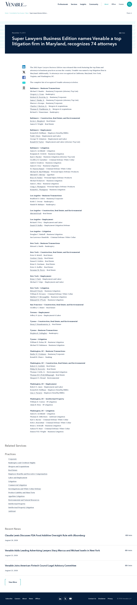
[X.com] (65, 599)
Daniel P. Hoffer (36, 225)
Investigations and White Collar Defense (24, 489)
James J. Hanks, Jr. (37, 100)
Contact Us (92, 599)
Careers (121, 4)
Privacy (110, 599)
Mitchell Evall (35, 213)
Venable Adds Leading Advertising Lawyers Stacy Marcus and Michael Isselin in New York (52, 550)
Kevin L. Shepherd (37, 121)
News (27, 13)
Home (6, 13)
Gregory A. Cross (37, 94)
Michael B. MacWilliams (39, 172)
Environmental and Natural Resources (23, 500)
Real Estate (12, 470)
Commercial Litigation (17, 485)
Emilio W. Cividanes (38, 354)
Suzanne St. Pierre (37, 270)
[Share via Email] (24, 82)
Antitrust (12, 511)
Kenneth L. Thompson (39, 190)
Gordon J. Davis (36, 258)
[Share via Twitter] (24, 72)
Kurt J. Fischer (36, 157)
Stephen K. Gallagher (38, 333)
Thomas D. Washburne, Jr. (40, 109)
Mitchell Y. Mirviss (37, 175)
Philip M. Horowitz (37, 369)
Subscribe (8, 599)
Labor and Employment (17, 478)
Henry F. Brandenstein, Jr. (40, 324)
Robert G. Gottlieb (37, 366)
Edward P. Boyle (36, 291)
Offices (113, 4)
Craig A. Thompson (37, 187)
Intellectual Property (16, 504)
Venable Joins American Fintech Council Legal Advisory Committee (40, 565)
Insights (83, 4)
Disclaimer (101, 599)
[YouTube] (70, 599)
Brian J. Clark (35, 279)
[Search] (129, 4)
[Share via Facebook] (24, 77)
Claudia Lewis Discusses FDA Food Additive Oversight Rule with (45, 535)
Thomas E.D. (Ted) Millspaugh (42, 375)
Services (74, 4)
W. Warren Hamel (37, 169)
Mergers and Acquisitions (18, 466)
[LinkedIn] (60, 599)
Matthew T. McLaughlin (39, 297)
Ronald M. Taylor (37, 142)
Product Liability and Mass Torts (21, 492)
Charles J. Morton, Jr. (38, 106)
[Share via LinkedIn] (24, 66)
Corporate (12, 459)
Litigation (12, 481)
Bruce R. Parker (36, 178)
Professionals (63, 4)
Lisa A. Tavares (36, 393)
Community (93, 4)
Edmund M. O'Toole (38, 300)
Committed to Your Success (17, 13)
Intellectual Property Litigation (21, 507)
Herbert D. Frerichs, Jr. (39, 97)
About (106, 4)
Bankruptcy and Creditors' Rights (21, 463)
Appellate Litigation (16, 496)
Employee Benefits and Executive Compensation (27, 474)
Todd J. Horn (35, 136)
